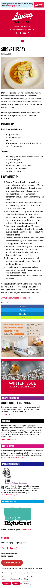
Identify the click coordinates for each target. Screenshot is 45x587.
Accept (6, 583)
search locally (27, 530)
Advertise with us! (22, 26)
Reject (16, 583)
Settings (26, 583)
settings (25, 579)
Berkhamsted (13, 457)
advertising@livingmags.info (22, 29)
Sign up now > (6, 414)
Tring (23, 457)
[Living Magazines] (22, 22)
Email (13, 317)
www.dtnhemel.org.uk (9, 495)
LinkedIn (13, 313)
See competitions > (8, 439)
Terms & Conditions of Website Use (9, 554)
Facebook (13, 306)
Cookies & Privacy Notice (7, 556)
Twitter (13, 309)
